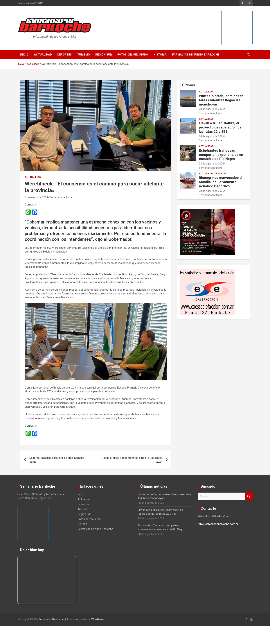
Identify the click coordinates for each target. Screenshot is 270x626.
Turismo (83, 54)
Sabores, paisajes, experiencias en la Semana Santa (56, 459)
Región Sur (103, 54)
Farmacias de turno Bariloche (195, 54)
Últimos (188, 85)
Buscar (249, 496)
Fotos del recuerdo (132, 54)
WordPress (98, 619)
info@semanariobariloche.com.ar (218, 524)
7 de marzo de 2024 (36, 197)
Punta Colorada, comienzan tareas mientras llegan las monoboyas (221, 100)
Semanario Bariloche (51, 619)
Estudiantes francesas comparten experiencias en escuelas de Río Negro (221, 154)
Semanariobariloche (61, 197)
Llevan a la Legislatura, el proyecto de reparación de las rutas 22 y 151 (220, 127)
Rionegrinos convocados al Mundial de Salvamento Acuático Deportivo (220, 182)
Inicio (24, 54)
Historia (160, 54)
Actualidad (43, 54)
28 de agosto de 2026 (211, 109)
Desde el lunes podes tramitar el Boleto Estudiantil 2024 (132, 459)
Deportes (64, 54)
